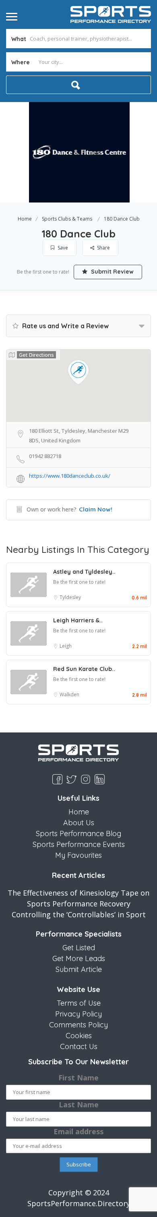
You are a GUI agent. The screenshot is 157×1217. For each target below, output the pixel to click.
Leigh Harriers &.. (78, 620)
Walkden (69, 694)
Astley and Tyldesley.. (84, 571)
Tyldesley (70, 597)
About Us (78, 822)
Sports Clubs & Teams (67, 218)
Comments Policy (78, 1024)
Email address (78, 1131)
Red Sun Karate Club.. (84, 669)
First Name (78, 1077)
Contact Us (78, 1046)
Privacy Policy (78, 1014)
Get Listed (78, 947)
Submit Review (111, 271)
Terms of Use (79, 1003)
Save (62, 247)
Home (25, 218)
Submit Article (79, 969)
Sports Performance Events (79, 844)
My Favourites (78, 855)
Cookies (79, 1035)
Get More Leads (78, 958)
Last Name (79, 1104)
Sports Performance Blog (78, 833)
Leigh (66, 645)
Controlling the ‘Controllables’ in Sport (79, 914)
